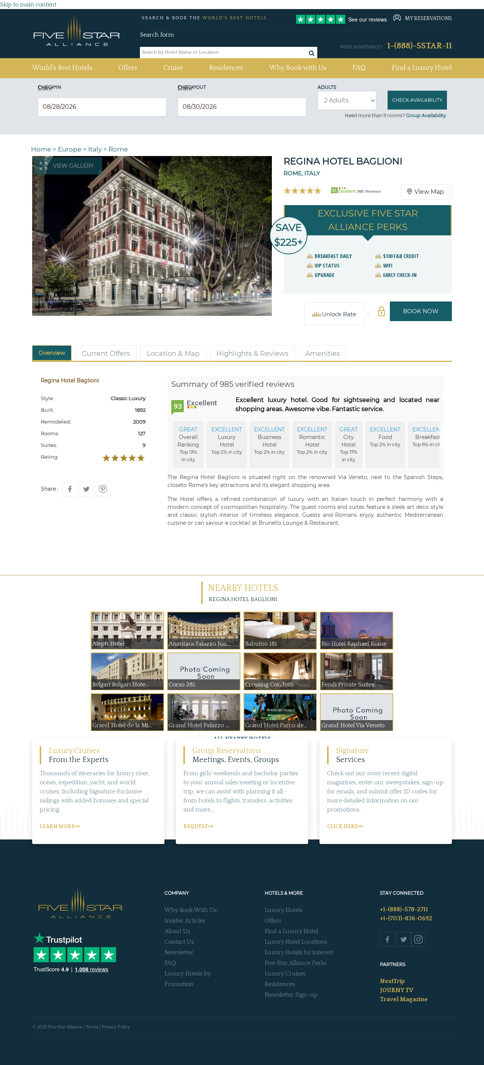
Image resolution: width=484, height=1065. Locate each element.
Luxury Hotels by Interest (299, 952)
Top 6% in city (428, 436)
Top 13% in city (188, 444)
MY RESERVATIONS (428, 18)
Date (47, 88)
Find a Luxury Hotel (422, 68)
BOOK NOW (421, 311)
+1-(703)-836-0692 (406, 918)
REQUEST (195, 827)
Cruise (173, 68)
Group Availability (426, 115)
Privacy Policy (116, 1027)
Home (41, 149)
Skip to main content (28, 4)
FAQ (359, 68)
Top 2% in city (226, 440)
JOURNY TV (396, 990)
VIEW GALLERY (73, 165)
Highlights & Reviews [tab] (252, 353)
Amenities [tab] (322, 353)
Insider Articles (184, 920)
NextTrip (392, 981)
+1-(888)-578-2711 (404, 909)
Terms (92, 1027)
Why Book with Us (297, 68)
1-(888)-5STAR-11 (419, 46)
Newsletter (179, 952)
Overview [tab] (52, 352)
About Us (177, 931)
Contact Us (179, 941)
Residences (226, 68)
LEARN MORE (57, 827)
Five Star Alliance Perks (296, 963)
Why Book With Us (190, 910)
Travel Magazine (404, 999)
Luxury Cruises (285, 973)
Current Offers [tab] (106, 353)
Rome (118, 149)
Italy (95, 149)
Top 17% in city (349, 444)
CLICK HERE (342, 827)
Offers (127, 68)
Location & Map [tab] (173, 353)
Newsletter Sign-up (291, 994)
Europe (69, 149)
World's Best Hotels (62, 68)
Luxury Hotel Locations (296, 941)
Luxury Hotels (283, 910)
